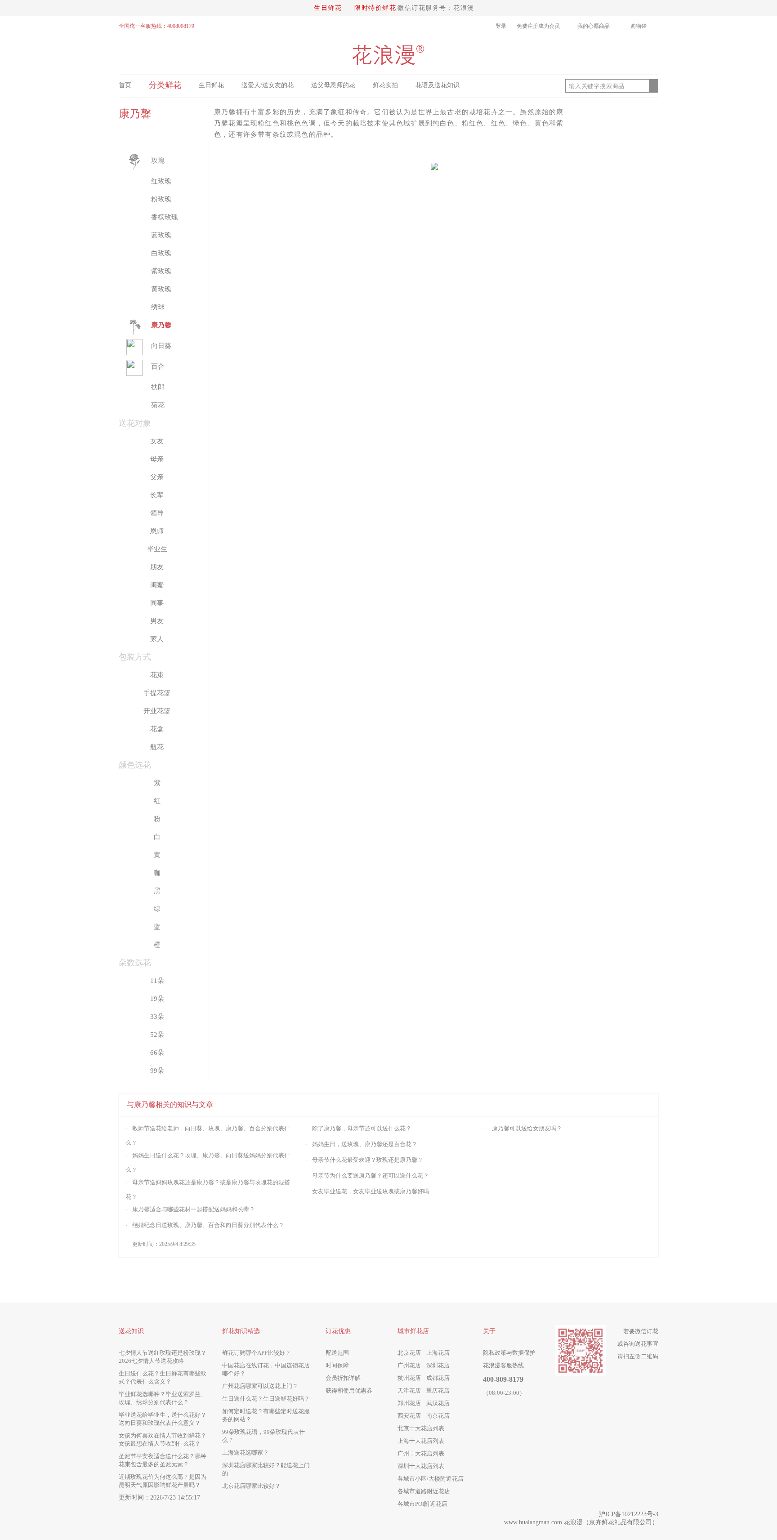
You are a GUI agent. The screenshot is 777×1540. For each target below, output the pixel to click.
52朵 (157, 1034)
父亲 (157, 477)
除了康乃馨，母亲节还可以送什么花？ (361, 1128)
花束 (157, 674)
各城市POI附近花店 (422, 1503)
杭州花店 (409, 1378)
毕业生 (157, 549)
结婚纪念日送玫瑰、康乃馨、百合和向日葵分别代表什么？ (208, 1225)
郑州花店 (409, 1403)
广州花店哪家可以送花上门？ (260, 1386)
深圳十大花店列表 (420, 1466)
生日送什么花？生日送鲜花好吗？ (266, 1398)
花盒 (157, 728)
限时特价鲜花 (375, 7)
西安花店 (409, 1415)
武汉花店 (438, 1403)
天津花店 (409, 1390)
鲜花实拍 (385, 85)
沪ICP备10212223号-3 (628, 1514)
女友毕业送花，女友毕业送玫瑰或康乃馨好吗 (370, 1191)
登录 (501, 26)
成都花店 (438, 1378)
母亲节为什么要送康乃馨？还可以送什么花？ (370, 1175)
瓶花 (157, 746)
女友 (157, 441)
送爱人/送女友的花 (267, 85)
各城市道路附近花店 (423, 1491)
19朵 (157, 998)
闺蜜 (157, 585)
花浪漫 (573, 1522)
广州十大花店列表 (420, 1453)
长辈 (157, 495)
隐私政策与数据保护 (509, 1352)
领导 (157, 513)
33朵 (157, 1016)
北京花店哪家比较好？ (251, 1485)
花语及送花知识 (437, 85)
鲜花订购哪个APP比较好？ (256, 1352)
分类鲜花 (165, 84)
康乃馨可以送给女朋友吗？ (527, 1128)
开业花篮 (156, 710)
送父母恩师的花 (333, 85)
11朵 (157, 980)
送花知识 (131, 1331)
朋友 (157, 567)
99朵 (157, 1070)
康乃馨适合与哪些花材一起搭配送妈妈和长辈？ (193, 1209)
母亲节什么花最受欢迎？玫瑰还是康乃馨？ (367, 1159)
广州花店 (409, 1365)
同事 (157, 603)
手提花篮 (156, 692)
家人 (157, 639)
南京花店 (438, 1415)
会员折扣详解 (343, 1378)
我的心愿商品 (593, 26)
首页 (125, 85)
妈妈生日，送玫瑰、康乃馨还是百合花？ (364, 1144)
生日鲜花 (328, 7)
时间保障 (337, 1365)
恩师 (157, 531)
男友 (157, 621)
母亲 (157, 459)
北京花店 (409, 1352)
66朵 (157, 1052)
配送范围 (337, 1352)
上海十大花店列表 (420, 1440)
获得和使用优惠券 (349, 1390)
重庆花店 (438, 1390)
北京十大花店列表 (420, 1428)
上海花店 (438, 1352)
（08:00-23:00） (504, 1392)
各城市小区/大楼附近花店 (430, 1478)
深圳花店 (438, 1365)
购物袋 (642, 26)
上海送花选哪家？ (245, 1452)
